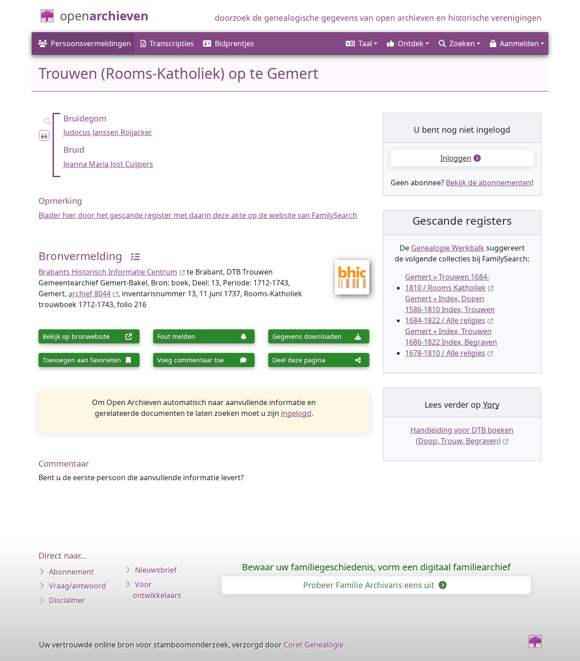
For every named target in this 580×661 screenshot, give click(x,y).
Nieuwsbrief (156, 570)
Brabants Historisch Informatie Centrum (108, 272)
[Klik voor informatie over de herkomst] (131, 255)
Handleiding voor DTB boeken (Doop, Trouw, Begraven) (462, 435)
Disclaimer (67, 600)
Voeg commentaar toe (190, 360)
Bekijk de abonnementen (489, 183)
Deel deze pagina (298, 360)
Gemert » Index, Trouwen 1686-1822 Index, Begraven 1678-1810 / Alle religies (451, 342)
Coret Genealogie (313, 645)
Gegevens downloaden (307, 336)
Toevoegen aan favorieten (82, 360)
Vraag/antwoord (77, 586)
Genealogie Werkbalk (447, 248)
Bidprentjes (234, 43)
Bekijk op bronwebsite (76, 336)
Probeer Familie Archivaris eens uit (369, 584)
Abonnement (71, 572)
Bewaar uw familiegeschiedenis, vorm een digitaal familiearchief (376, 567)
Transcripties (172, 43)
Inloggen (455, 158)
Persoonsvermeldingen (91, 43)
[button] (361, 43)
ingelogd (296, 413)
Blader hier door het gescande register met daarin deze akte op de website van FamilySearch (198, 215)
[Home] (535, 641)
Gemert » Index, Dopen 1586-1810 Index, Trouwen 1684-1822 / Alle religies (450, 309)
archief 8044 (89, 294)
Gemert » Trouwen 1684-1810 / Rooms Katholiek (447, 282)
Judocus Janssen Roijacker (107, 132)
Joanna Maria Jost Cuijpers (108, 164)
